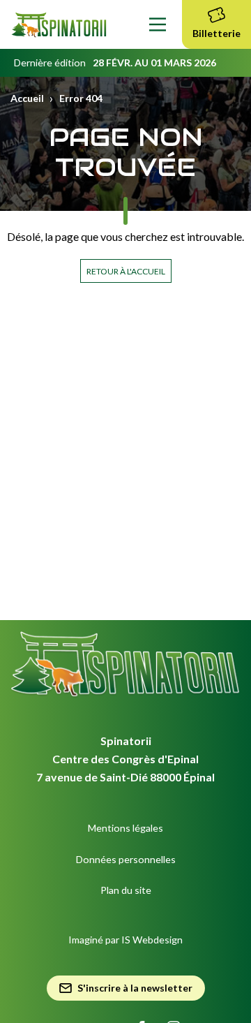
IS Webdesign (152, 939)
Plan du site (125, 890)
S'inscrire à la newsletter (134, 988)
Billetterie (216, 33)
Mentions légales (125, 828)
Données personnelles (126, 859)
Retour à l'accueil (125, 271)
